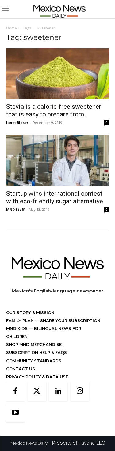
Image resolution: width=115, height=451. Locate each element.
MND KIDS (17, 328)
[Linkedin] (58, 391)
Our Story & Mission (30, 312)
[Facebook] (15, 391)
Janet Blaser (17, 122)
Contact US (20, 368)
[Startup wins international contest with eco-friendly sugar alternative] (57, 160)
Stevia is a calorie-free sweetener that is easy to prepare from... (53, 110)
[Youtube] (15, 413)
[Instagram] (80, 391)
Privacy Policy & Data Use (37, 376)
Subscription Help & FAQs (36, 352)
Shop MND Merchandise (34, 344)
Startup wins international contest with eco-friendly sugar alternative (54, 197)
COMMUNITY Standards (33, 360)
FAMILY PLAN (20, 320)
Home (11, 28)
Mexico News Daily (29, 443)
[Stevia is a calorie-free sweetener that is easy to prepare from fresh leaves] (57, 73)
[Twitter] (37, 391)
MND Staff (15, 209)
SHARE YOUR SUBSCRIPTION (69, 320)
